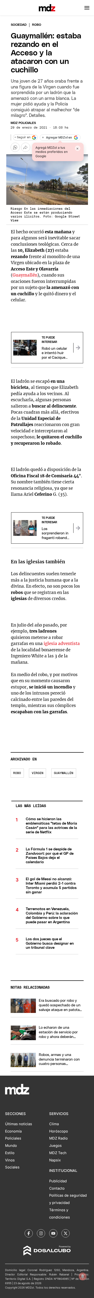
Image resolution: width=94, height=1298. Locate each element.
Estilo (9, 1153)
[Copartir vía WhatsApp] (15, 147)
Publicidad (58, 1181)
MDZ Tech (58, 1153)
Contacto (57, 1188)
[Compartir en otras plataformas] (25, 147)
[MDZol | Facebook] (29, 1233)
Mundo (11, 1145)
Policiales (13, 1138)
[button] (86, 7)
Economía (13, 1131)
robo (17, 773)
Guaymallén (25, 275)
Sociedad (19, 24)
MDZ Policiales (23, 123)
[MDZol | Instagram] (41, 1233)
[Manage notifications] (83, 1276)
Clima (54, 1124)
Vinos (10, 1160)
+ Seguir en (22, 137)
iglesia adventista (62, 643)
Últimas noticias (18, 1124)
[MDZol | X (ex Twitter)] (65, 1233)
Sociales (12, 1167)
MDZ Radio (58, 1138)
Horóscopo (58, 1131)
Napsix (55, 1160)
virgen (37, 773)
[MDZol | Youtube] (53, 1233)
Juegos (55, 1145)
